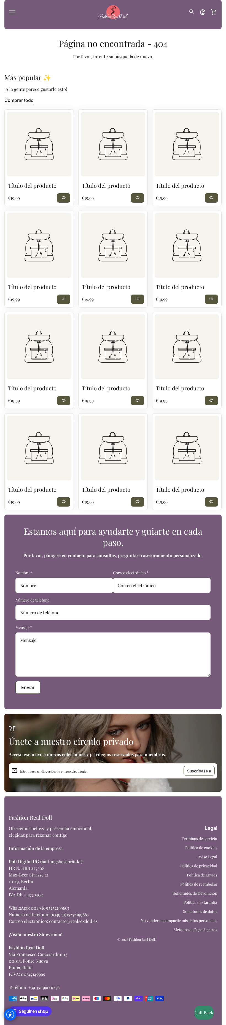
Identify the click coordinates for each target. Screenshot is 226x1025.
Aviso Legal (207, 856)
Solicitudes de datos (200, 911)
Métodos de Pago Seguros (195, 929)
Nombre (23, 572)
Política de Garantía (200, 902)
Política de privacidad (198, 865)
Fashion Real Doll (30, 817)
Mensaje (23, 627)
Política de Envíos (202, 875)
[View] (39, 144)
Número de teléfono (32, 600)
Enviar (27, 687)
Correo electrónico (131, 572)
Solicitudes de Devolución (195, 893)
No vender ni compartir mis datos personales (179, 920)
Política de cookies (201, 847)
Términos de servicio (199, 838)
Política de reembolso (198, 884)
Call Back (204, 1012)
